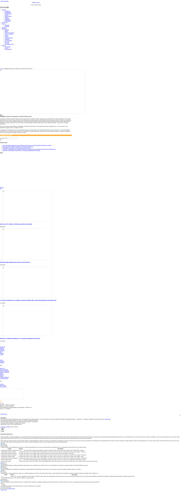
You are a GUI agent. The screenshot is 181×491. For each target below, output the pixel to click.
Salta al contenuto (4, 1)
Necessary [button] (3, 443)
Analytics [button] (3, 470)
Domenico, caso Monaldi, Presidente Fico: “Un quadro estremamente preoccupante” (21, 150)
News (2, 68)
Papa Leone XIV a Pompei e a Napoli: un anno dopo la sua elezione (18, 146)
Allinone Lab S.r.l (18, 412)
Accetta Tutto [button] (13, 424)
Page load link (4, 414)
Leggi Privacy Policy (5, 426)
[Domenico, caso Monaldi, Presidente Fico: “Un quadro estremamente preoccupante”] (27, 335)
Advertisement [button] (4, 479)
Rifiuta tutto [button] (18, 424)
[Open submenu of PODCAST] (7, 29)
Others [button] (2, 483)
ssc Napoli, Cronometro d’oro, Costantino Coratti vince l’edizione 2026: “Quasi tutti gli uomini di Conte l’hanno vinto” (29, 149)
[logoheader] (36, 2)
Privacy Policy (64, 411)
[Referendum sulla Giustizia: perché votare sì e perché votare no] (27, 259)
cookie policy (108, 419)
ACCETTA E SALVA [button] (6, 487)
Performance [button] (3, 466)
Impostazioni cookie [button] (5, 424)
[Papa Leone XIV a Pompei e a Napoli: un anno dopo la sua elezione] (27, 221)
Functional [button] (3, 462)
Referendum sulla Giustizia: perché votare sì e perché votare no (17, 147)
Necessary (4, 444)
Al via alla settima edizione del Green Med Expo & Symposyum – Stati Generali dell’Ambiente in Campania (27, 145)
